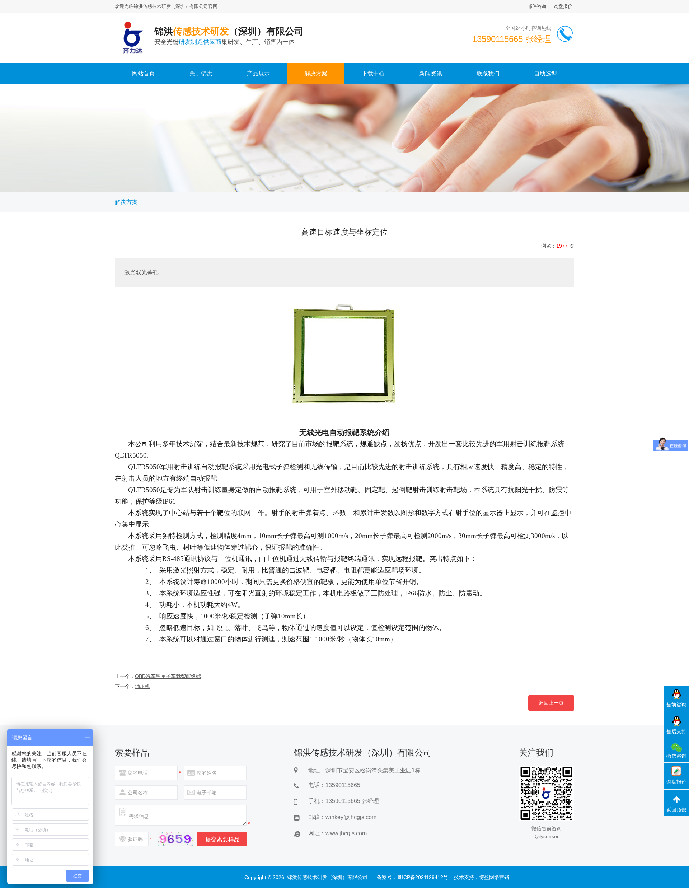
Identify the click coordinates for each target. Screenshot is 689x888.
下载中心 (373, 73)
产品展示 (258, 73)
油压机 (142, 686)
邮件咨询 (537, 6)
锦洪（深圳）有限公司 (229, 35)
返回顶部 (676, 810)
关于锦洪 (200, 73)
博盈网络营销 (494, 877)
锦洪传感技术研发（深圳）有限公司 (327, 877)
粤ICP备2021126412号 (422, 877)
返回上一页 (551, 703)
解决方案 (315, 73)
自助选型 (545, 73)
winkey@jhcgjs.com (350, 817)
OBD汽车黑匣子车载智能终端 (168, 676)
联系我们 (488, 73)
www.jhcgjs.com (346, 833)
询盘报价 (563, 6)
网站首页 (143, 73)
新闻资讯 (430, 73)
